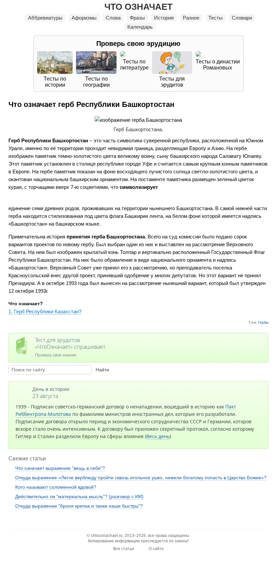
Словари (242, 18)
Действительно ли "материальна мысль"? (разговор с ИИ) (79, 496)
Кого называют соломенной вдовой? (55, 487)
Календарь (140, 27)
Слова (113, 18)
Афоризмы (84, 18)
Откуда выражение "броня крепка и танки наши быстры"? (79, 506)
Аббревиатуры (45, 18)
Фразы (137, 18)
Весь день (158, 436)
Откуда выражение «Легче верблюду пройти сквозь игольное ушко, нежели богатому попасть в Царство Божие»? (141, 477)
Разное (191, 18)
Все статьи (123, 548)
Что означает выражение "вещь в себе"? (60, 468)
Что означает (138, 7)
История (164, 18)
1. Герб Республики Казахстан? (44, 311)
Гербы (263, 322)
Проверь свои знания (70, 347)
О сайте (156, 548)
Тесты (215, 18)
